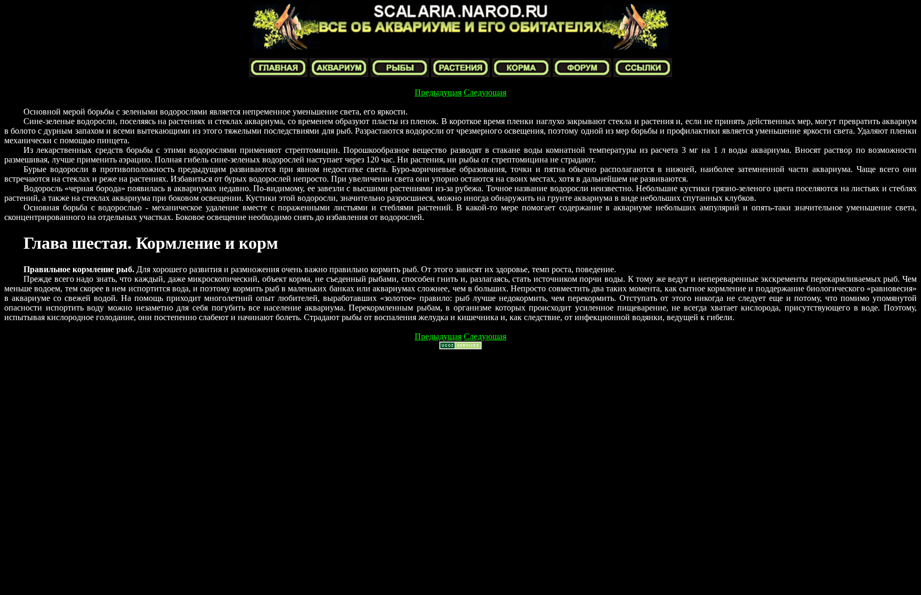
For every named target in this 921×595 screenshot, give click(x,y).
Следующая (485, 92)
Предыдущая (438, 92)
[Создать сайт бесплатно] (460, 346)
